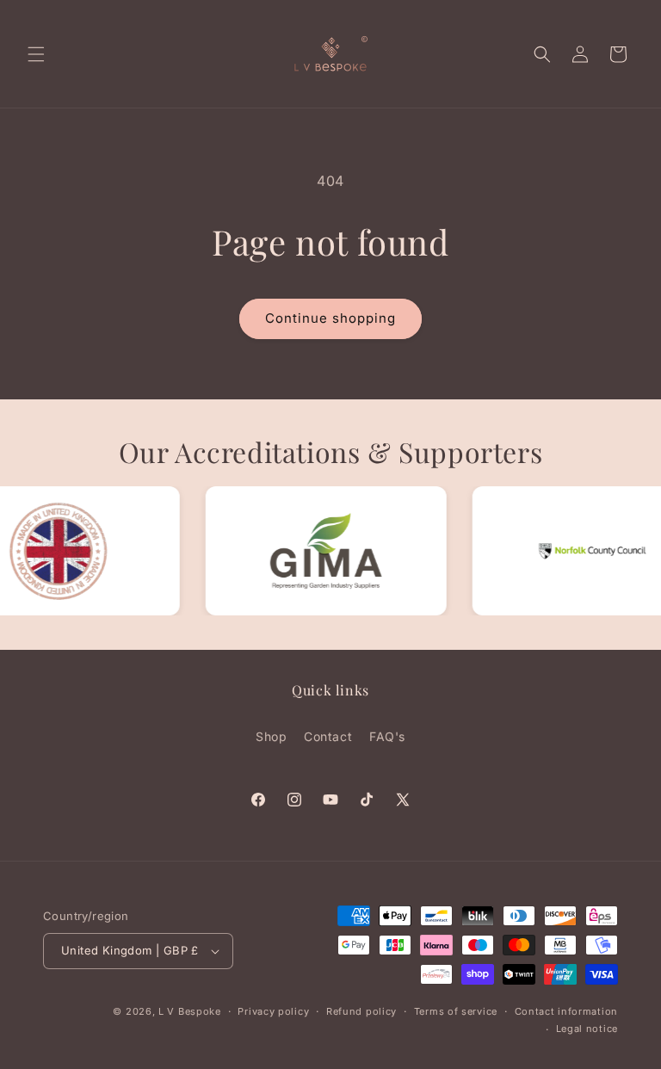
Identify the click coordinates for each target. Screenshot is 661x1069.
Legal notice (587, 1029)
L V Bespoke (189, 1011)
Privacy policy (273, 1011)
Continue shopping (330, 318)
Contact (328, 736)
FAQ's (387, 736)
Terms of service (455, 1011)
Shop (271, 736)
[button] (36, 54)
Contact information (566, 1011)
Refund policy (361, 1011)
